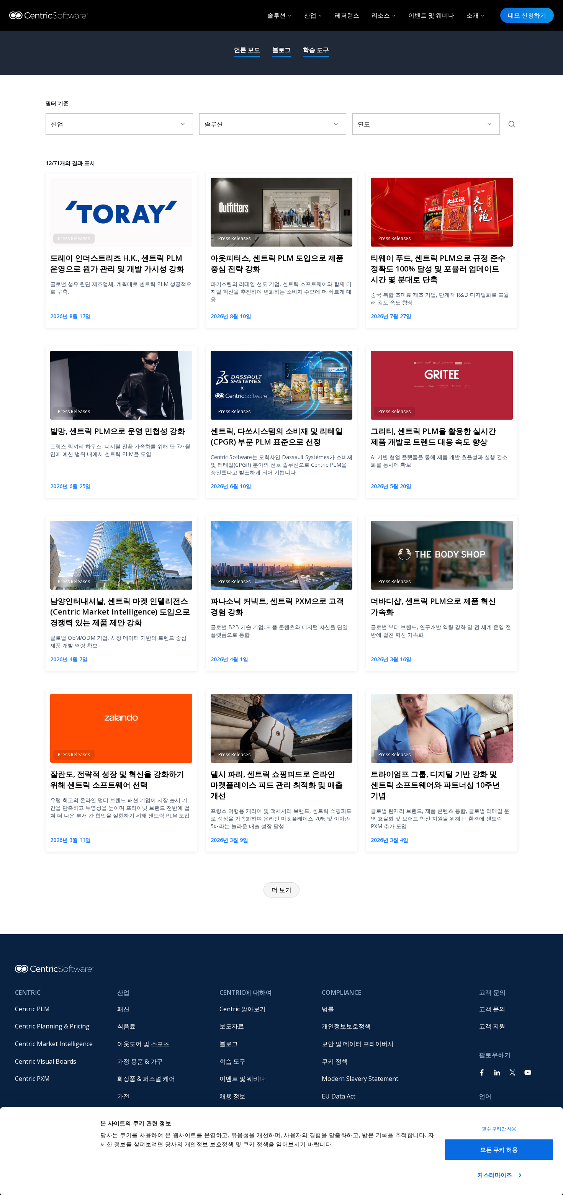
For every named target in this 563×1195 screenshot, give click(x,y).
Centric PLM (32, 1009)
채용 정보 (232, 1096)
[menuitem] (60, 1009)
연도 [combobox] (364, 124)
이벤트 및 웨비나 (431, 15)
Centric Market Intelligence (54, 1044)
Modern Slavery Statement (360, 1078)
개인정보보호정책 (346, 1026)
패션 (123, 1009)
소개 (472, 15)
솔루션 (276, 15)
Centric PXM (32, 1078)
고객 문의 (492, 1009)
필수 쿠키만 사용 (499, 1128)
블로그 (281, 50)
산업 (310, 15)
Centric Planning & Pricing (52, 1026)
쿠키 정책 (335, 1061)
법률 (328, 1009)
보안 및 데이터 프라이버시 (358, 1044)
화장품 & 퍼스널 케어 (146, 1078)
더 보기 (281, 890)
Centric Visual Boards (45, 1061)
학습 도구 (316, 50)
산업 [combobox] (57, 124)
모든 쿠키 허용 (499, 1149)
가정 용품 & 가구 (140, 1061)
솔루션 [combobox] (214, 124)
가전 (123, 1096)
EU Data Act (338, 1096)
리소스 (381, 15)
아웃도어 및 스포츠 (143, 1044)
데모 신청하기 (527, 15)
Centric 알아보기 (242, 1009)
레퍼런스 (347, 15)
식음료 (126, 1026)
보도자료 (231, 1026)
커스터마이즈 (494, 1174)
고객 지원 (492, 1026)
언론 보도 (247, 50)
